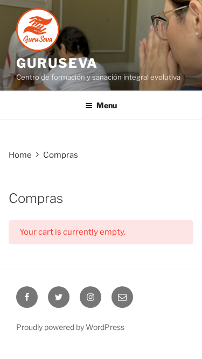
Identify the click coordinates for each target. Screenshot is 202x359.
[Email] (122, 297)
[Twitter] (58, 297)
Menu (106, 105)
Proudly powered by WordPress (70, 327)
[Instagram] (90, 297)
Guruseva (57, 63)
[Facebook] (27, 297)
